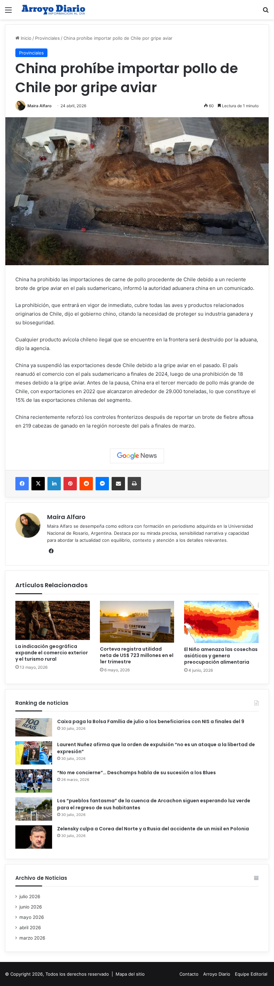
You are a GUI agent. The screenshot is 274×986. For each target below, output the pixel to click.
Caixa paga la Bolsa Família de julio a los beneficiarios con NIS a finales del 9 (150, 721)
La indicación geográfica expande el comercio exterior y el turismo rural (51, 652)
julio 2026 (29, 896)
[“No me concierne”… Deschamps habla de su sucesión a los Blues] (33, 781)
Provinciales (47, 38)
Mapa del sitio (130, 974)
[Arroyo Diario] (53, 10)
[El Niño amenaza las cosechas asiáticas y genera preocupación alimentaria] (221, 622)
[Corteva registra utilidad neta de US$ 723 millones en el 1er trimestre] (137, 622)
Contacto (188, 974)
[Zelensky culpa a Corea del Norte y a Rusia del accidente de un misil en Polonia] (33, 837)
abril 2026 (30, 927)
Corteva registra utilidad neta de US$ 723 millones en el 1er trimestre (136, 655)
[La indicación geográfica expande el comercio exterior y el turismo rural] (52, 620)
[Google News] (137, 456)
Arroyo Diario (216, 974)
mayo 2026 (31, 917)
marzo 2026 (32, 938)
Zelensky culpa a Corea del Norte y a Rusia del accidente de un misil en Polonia (153, 828)
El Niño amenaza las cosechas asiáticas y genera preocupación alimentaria (221, 655)
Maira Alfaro (39, 105)
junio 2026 (30, 907)
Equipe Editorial (251, 974)
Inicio (25, 38)
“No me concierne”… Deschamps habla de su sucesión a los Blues (136, 772)
